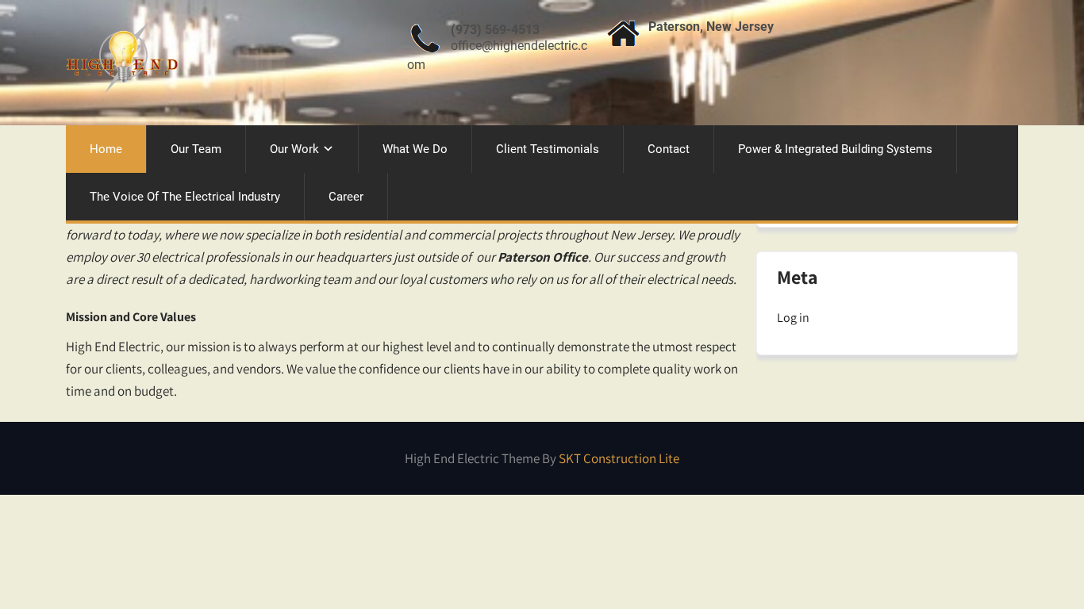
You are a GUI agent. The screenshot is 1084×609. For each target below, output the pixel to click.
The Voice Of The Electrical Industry (185, 197)
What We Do (415, 149)
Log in (793, 317)
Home (106, 149)
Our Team (196, 149)
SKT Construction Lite (619, 458)
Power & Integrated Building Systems (835, 149)
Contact (669, 149)
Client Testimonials (547, 149)
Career (346, 197)
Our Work (294, 149)
